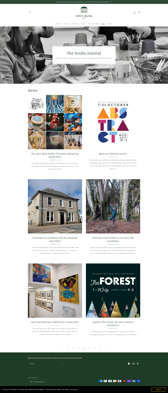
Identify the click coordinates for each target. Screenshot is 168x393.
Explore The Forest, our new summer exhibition (113, 323)
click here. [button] (74, 389)
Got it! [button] (158, 389)
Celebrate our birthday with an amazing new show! (54, 239)
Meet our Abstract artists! (113, 153)
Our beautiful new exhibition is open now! (55, 321)
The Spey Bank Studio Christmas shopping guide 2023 (55, 155)
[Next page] (106, 348)
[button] (30, 12)
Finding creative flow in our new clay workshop (113, 239)
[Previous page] (62, 348)
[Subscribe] (62, 363)
